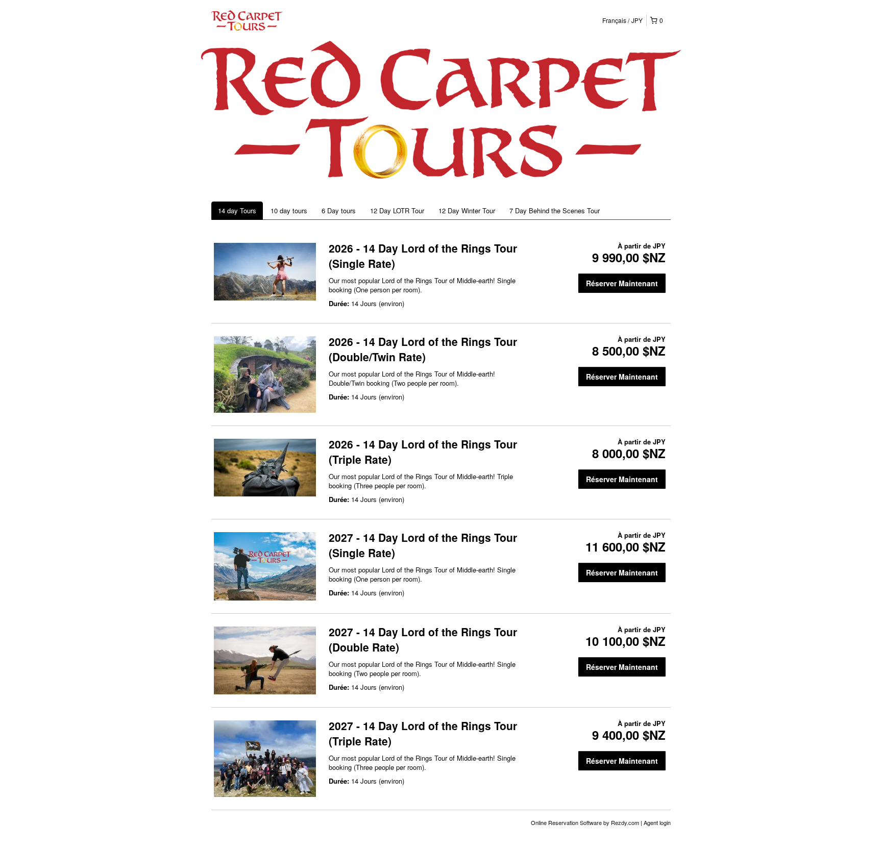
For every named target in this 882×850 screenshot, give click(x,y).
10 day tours (289, 210)
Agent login (657, 822)
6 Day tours (339, 210)
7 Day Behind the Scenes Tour (554, 210)
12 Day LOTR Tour (397, 210)
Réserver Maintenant (622, 283)
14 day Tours (237, 210)
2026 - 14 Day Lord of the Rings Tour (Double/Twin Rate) (423, 349)
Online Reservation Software (566, 822)
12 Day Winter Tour (466, 210)
